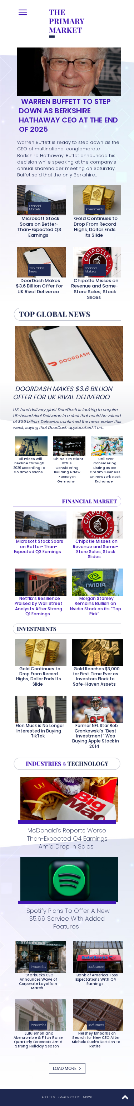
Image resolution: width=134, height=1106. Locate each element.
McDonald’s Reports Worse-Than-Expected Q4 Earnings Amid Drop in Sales (68, 838)
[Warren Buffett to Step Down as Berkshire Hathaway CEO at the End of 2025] (67, 70)
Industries (38, 967)
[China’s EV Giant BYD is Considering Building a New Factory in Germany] (67, 444)
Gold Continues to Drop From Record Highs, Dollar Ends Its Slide (96, 227)
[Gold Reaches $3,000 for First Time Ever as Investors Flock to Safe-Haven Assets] (95, 651)
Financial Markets (35, 207)
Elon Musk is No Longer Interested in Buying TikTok (40, 730)
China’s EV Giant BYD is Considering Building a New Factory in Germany (68, 470)
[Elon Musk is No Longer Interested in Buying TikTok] (38, 707)
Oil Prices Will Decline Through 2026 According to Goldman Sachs (29, 466)
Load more (64, 1068)
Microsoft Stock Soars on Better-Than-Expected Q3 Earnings (39, 227)
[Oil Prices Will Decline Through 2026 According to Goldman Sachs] (29, 444)
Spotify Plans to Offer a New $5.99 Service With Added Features (68, 918)
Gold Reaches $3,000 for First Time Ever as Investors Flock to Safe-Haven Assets (96, 676)
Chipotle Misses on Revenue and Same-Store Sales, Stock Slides (94, 289)
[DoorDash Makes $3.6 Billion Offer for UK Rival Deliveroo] (39, 261)
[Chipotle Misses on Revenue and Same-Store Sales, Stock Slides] (95, 261)
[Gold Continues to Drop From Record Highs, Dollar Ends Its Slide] (95, 199)
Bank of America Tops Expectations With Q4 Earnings (96, 979)
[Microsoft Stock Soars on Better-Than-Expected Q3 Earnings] (39, 199)
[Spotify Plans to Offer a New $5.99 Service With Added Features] (67, 878)
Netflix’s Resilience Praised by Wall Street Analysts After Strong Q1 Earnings (39, 606)
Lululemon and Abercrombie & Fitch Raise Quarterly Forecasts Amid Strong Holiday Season (38, 1040)
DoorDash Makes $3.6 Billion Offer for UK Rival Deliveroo (39, 286)
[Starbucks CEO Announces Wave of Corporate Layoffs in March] (38, 955)
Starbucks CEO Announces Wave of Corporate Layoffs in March (38, 981)
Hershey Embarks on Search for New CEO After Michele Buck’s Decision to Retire (96, 1040)
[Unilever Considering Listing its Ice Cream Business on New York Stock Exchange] (105, 444)
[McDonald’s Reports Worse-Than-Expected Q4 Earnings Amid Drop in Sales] (67, 798)
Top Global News (36, 270)
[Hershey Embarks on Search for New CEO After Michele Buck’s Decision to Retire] (96, 1014)
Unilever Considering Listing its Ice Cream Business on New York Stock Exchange (105, 470)
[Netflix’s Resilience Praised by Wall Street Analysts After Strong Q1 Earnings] (38, 580)
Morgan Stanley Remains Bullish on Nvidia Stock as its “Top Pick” (95, 606)
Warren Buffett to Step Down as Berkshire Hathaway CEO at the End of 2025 (68, 115)
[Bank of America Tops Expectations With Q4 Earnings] (96, 955)
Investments (95, 209)
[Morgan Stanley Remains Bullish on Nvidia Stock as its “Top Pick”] (95, 580)
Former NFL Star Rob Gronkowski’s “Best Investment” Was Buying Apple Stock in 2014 (95, 735)
